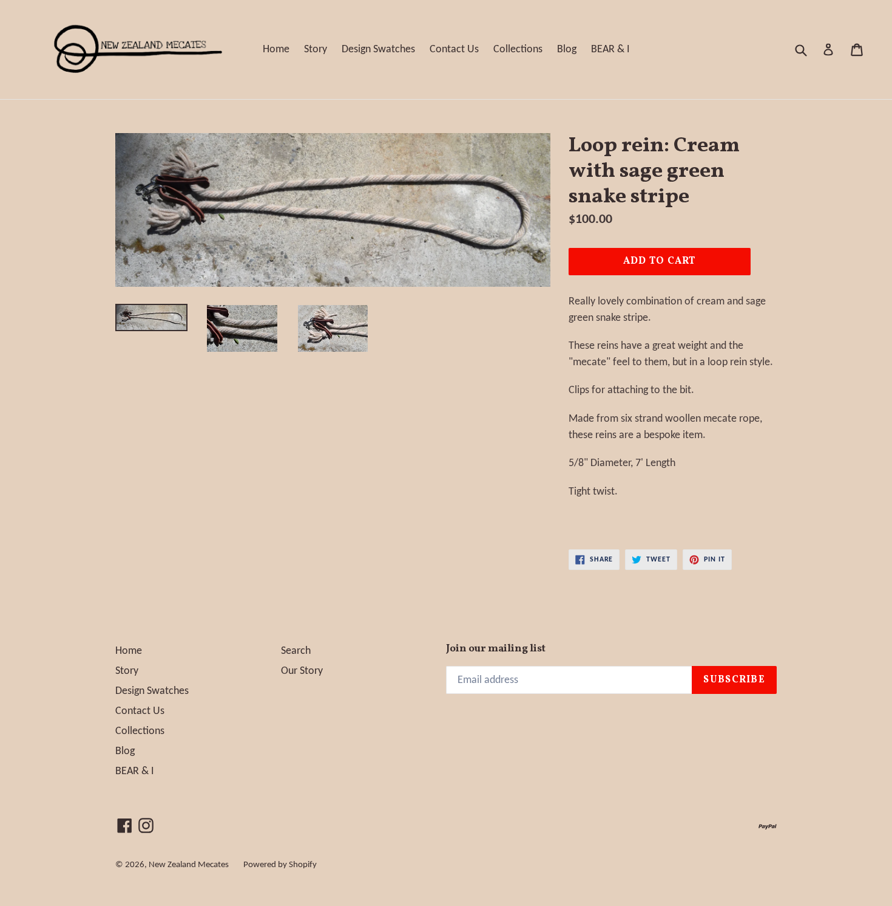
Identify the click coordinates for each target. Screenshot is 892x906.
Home (276, 49)
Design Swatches (378, 49)
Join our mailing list (496, 649)
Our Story (302, 671)
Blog (566, 49)
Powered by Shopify (280, 865)
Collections (517, 49)
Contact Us (454, 49)
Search (296, 651)
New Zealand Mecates (189, 865)
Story (315, 49)
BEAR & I (610, 49)
